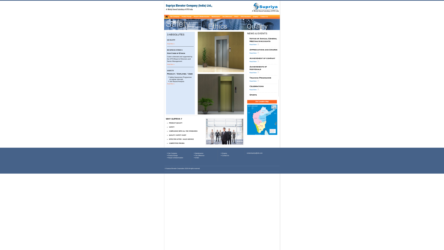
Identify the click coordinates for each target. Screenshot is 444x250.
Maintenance (216, 16)
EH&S (236, 16)
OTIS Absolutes (246, 16)
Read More (170, 43)
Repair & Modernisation (201, 16)
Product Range (186, 16)
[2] (202, 70)
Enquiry (224, 153)
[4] (206, 70)
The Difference (227, 16)
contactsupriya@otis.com (254, 153)
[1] (199, 70)
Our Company (174, 16)
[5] (208, 70)
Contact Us (264, 16)
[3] (204, 70)
